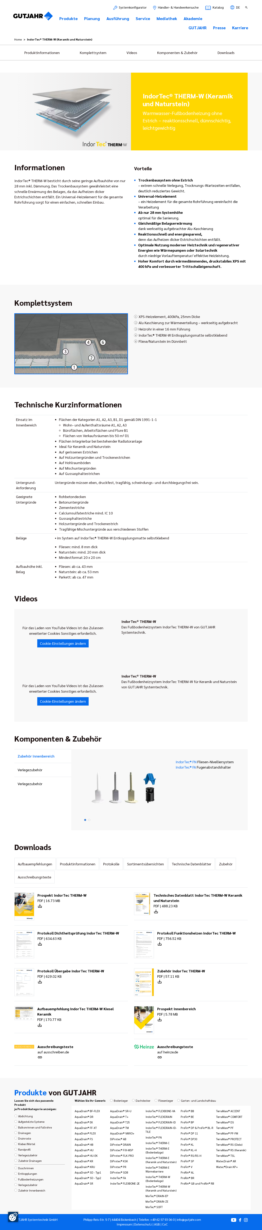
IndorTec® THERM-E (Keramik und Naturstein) (161, 1159)
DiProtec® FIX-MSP (121, 1150)
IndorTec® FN (205, 761)
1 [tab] (85, 820)
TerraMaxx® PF (225, 1128)
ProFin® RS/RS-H (191, 1155)
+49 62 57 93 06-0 (162, 1220)
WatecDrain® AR (226, 1161)
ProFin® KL (187, 1144)
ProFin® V (186, 1167)
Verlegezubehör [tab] (30, 769)
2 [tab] (89, 820)
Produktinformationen (42, 52)
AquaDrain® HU (84, 1150)
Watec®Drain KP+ (227, 1167)
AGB (157, 1224)
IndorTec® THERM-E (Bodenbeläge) (157, 1150)
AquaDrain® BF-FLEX (87, 1111)
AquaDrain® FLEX (85, 1133)
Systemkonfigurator (132, 7)
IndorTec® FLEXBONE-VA (160, 1111)
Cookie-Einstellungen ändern (63, 643)
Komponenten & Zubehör (177, 52)
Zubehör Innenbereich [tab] (36, 756)
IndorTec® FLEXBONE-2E (125, 1183)
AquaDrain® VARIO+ (122, 1133)
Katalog (218, 7)
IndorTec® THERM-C (157, 1143)
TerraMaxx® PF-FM (227, 1133)
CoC (165, 1224)
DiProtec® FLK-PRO (122, 1155)
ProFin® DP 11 (189, 1133)
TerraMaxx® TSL (225, 1155)
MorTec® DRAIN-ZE (157, 1201)
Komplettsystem (93, 52)
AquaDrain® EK (84, 1122)
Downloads (226, 52)
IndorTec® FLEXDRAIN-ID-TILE (161, 1129)
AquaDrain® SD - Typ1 (88, 1172)
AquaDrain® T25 (120, 1122)
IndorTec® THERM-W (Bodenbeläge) (158, 1179)
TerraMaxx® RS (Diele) (229, 1144)
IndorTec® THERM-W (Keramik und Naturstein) (161, 1188)
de (237, 7)
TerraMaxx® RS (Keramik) (231, 1150)
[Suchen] (247, 7)
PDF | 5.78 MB (176, 1011)
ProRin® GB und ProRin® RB (197, 1183)
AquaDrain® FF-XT (86, 1128)
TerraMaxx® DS (225, 1122)
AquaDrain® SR (84, 1183)
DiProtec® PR (118, 1167)
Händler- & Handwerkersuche (178, 7)
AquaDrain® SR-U (120, 1111)
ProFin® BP (187, 1122)
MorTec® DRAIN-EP (157, 1196)
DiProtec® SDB (119, 1172)
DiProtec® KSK (119, 1161)
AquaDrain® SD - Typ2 (88, 1178)
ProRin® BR (187, 1178)
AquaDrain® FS (84, 1139)
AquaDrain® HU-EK (86, 1155)
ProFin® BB (187, 1111)
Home (18, 39)
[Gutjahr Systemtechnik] (33, 17)
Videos (131, 52)
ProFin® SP (187, 1161)
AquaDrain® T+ (119, 1116)
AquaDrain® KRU (85, 1167)
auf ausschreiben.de (55, 1049)
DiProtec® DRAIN (120, 1144)
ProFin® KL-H (189, 1150)
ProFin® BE (187, 1116)
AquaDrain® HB (84, 1144)
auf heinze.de (175, 1049)
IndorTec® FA (203, 767)
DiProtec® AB (118, 1139)
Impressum (124, 1224)
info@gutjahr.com (189, 1220)
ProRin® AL (187, 1172)
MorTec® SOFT (154, 1207)
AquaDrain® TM (119, 1128)
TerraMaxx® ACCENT (228, 1111)
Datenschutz (143, 1224)
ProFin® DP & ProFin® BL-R (197, 1128)
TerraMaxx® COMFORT (229, 1116)
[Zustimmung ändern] (13, 1217)
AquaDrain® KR (84, 1161)
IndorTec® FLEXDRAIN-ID (161, 1122)
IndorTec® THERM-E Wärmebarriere (157, 1169)
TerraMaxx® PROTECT (229, 1139)
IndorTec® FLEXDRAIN (159, 1116)
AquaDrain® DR (84, 1116)
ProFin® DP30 (189, 1139)
